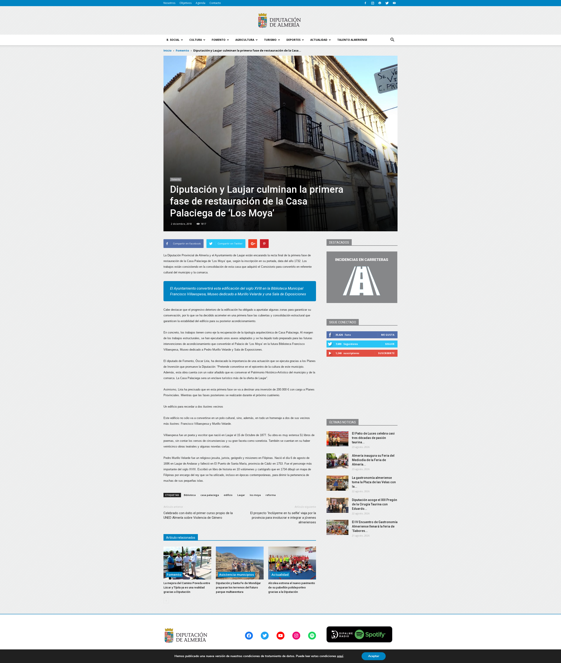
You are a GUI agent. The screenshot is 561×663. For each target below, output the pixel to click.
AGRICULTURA (244, 40)
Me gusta (387, 334)
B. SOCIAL (173, 40)
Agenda (200, 3)
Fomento (175, 179)
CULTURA (195, 40)
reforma (271, 495)
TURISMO (270, 40)
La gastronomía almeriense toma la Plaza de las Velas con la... (374, 482)
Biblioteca (190, 495)
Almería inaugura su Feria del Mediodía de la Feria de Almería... (373, 460)
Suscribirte (386, 353)
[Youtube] (394, 3)
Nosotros (169, 3)
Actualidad (280, 574)
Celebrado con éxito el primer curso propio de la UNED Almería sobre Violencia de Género (198, 515)
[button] (392, 40)
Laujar (241, 495)
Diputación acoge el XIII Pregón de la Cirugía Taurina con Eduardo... (374, 504)
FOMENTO (218, 40)
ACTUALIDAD (318, 40)
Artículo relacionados (180, 537)
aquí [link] (340, 656)
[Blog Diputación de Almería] (280, 20)
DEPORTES (293, 40)
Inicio (167, 50)
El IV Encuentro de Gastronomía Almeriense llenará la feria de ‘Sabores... (375, 526)
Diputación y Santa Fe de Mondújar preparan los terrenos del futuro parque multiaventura (238, 587)
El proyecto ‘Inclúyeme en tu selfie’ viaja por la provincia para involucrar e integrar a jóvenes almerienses (283, 517)
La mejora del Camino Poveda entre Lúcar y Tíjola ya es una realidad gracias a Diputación (186, 587)
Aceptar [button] (373, 656)
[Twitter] (387, 3)
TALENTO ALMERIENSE (352, 40)
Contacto (215, 3)
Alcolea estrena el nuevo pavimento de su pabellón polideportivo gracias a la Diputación (291, 587)
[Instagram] (372, 3)
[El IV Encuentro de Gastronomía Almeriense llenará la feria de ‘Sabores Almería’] (337, 527)
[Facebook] (365, 3)
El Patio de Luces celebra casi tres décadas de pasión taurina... (373, 438)
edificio (228, 495)
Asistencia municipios (236, 574)
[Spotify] (379, 3)
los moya (255, 495)
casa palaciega (210, 495)
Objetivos (185, 3)
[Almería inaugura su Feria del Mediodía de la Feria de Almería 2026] (337, 461)
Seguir (389, 344)
